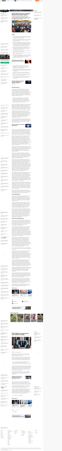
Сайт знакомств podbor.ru (30, 440)
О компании (29, 431)
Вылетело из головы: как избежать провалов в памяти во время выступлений (37, 334)
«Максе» (22, 395)
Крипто (1, 50)
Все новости (2, 13)
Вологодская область (10, 435)
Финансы (1, 435)
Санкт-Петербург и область (10, 431)
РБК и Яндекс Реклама (3, 111)
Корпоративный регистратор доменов (31, 437)
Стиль (1, 168)
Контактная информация (30, 432)
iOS (35, 431)
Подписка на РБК (23, 432)
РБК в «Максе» (14, 398)
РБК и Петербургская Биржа (3, 337)
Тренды (35, 13)
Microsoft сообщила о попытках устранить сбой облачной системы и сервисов (18, 82)
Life (34, 16)
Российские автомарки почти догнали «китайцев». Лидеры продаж (38, 337)
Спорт (1, 22)
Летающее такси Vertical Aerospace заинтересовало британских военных (17, 377)
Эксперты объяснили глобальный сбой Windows (18, 125)
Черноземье (9, 441)
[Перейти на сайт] (5, 11)
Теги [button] (14, 299)
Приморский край (9, 444)
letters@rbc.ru (6, 449)
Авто (1, 324)
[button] (39, 0)
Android (36, 432)
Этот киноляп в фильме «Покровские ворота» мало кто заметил (38, 15)
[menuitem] (9, 1)
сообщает (13, 355)
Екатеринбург (9, 432)
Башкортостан (9, 434)
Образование (35, 335)
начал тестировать (20, 388)
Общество (2, 53)
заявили (20, 91)
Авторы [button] (12, 299)
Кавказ (8, 442)
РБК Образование (2, 437)
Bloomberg (20, 205)
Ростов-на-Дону (9, 439)
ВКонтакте (16, 431)
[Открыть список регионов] (39, 0)
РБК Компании (2, 299)
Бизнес (1, 118)
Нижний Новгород (9, 437)
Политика (2, 114)
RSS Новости (23, 435)
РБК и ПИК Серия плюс (3, 283)
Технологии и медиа (14, 12)
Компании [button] (19, 409)
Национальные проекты (3, 350)
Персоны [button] (16, 409)
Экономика (2, 238)
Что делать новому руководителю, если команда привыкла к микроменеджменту (38, 18)
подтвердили (27, 247)
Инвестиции (2, 353)
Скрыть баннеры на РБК (24, 431)
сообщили (20, 97)
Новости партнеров (14, 312)
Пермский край (9, 438)
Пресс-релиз (2, 108)
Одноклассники (16, 432)
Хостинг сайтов (29, 438)
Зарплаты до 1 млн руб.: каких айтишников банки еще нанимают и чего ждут (37, 340)
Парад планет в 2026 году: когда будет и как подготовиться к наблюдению (38, 12)
